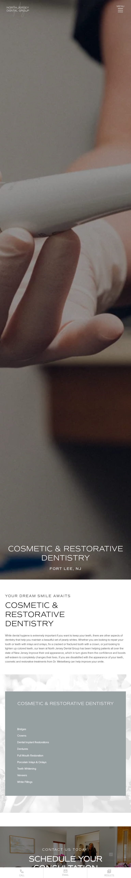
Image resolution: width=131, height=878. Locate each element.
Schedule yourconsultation (65, 863)
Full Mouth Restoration (30, 755)
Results (109, 875)
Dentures (22, 749)
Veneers (22, 775)
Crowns (21, 736)
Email (65, 875)
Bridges (21, 729)
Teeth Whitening (26, 769)
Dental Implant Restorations (33, 742)
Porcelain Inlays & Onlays (31, 762)
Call (22, 875)
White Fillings (24, 782)
